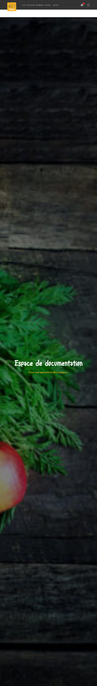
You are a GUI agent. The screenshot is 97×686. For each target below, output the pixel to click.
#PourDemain (40, 5)
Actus (24, 5)
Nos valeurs (31, 5)
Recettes (56, 5)
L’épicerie (47, 5)
